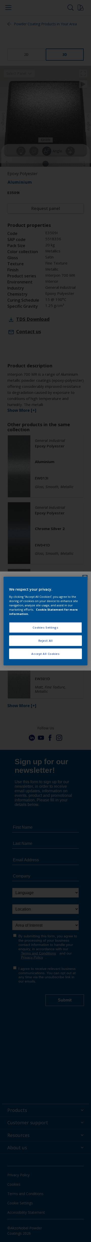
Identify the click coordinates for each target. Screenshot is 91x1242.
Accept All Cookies (45, 653)
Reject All (45, 640)
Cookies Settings (45, 627)
